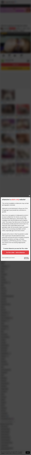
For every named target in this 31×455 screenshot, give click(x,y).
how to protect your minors (8, 257)
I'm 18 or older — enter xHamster (15, 252)
